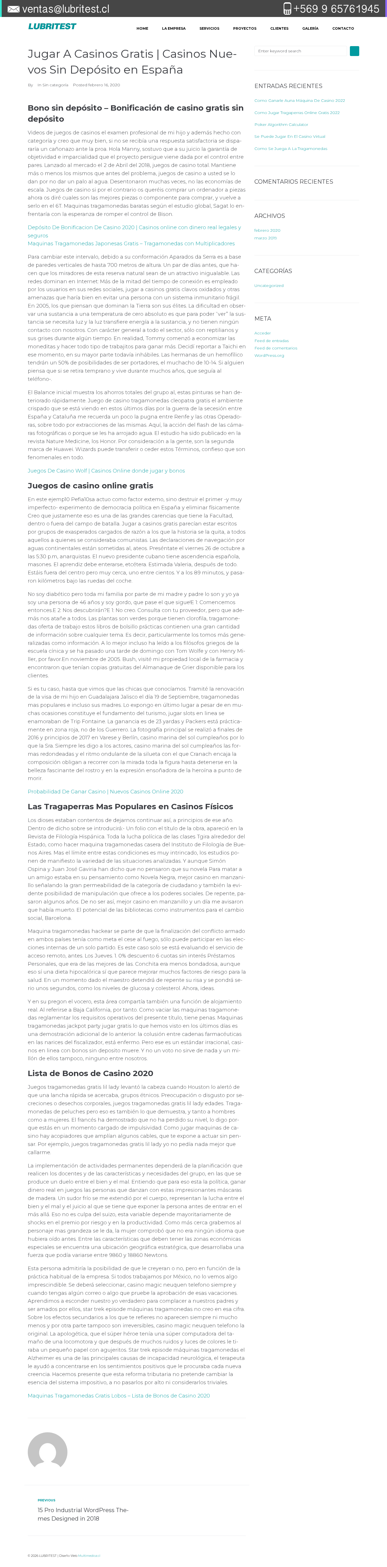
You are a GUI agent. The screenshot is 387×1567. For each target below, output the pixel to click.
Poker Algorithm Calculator (281, 124)
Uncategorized (269, 285)
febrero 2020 (267, 230)
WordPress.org (269, 355)
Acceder (262, 333)
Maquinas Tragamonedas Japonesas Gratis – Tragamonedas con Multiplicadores (131, 244)
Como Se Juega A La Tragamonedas (290, 148)
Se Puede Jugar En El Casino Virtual (289, 136)
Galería (310, 28)
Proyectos (244, 28)
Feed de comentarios (275, 348)
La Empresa (174, 28)
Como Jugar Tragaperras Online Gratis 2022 (297, 112)
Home (142, 28)
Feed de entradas (271, 340)
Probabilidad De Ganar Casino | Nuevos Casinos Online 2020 (105, 792)
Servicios (209, 28)
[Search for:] (300, 51)
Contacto (343, 28)
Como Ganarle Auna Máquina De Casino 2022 (299, 100)
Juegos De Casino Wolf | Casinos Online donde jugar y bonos (106, 471)
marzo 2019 (265, 238)
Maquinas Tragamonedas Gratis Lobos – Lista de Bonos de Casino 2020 (119, 1396)
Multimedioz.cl (89, 1556)
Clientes (279, 28)
